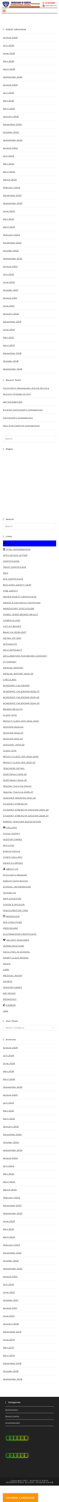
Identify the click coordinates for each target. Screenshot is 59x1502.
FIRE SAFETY (10, 591)
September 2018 (12, 369)
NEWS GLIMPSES (13, 863)
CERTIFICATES (11, 561)
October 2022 (11, 250)
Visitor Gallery (11, 833)
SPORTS (7, 981)
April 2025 (9, 108)
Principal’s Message (15, 875)
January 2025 (11, 116)
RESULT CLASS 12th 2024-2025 (21, 756)
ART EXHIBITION (13, 402)
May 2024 (8, 164)
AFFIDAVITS (10, 644)
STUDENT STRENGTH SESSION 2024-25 (26, 810)
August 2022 (10, 266)
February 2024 (11, 187)
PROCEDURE (10, 928)
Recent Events (12, 1416)
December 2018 (12, 353)
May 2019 (8, 337)
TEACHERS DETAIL (14, 768)
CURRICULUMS (11, 620)
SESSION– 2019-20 (14, 744)
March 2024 (10, 179)
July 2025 (8, 93)
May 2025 (8, 100)
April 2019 (9, 345)
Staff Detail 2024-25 (15, 780)
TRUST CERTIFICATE (14, 567)
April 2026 (9, 69)
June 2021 (9, 306)
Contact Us (9, 892)
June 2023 (9, 211)
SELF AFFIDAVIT (12, 650)
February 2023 (11, 235)
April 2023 (9, 227)
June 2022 (9, 282)
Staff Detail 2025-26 (15, 774)
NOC (5, 573)
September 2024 (13, 140)
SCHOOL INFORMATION (17, 886)
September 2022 (12, 258)
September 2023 (12, 203)
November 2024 (12, 124)
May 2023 (8, 219)
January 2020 (11, 314)
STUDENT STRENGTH (15, 804)
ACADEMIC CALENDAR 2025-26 (21, 697)
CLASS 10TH (10, 715)
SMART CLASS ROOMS (16, 958)
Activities (8, 845)
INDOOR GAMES (12, 839)
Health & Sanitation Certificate (22, 602)
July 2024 (8, 156)
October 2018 (11, 361)
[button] (4, 10)
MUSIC (7, 963)
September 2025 (12, 77)
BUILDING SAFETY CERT (17, 585)
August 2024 (10, 148)
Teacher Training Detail (17, 786)
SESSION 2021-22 (13, 738)
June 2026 (9, 53)
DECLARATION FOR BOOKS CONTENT (25, 656)
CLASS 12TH (10, 750)
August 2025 (10, 85)
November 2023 (12, 195)
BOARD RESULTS (13, 709)
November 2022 (12, 242)
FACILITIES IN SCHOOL (16, 952)
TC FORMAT (9, 662)
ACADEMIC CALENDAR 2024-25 (21, 703)
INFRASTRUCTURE (13, 946)
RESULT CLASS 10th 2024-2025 (21, 721)
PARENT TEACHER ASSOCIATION (22, 821)
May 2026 (8, 61)
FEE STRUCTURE (12, 922)
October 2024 (11, 132)
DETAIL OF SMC (12, 638)
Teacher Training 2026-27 (18, 792)
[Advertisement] (29, 482)
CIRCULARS (9, 679)
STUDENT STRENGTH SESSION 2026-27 (26, 815)
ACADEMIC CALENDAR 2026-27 (21, 691)
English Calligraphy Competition (23, 410)
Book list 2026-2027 (14, 632)
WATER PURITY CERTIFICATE (20, 596)
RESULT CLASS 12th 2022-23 (19, 762)
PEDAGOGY (10, 999)
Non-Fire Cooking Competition (21, 425)
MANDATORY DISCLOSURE (18, 608)
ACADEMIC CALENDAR (16, 685)
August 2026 (10, 37)
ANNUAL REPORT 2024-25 (18, 673)
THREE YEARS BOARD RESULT (20, 614)
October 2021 (10, 290)
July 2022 (8, 274)
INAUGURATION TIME (15, 910)
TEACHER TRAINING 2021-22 (19, 798)
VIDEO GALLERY (13, 857)
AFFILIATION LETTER (15, 555)
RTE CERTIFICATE (13, 579)
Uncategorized (12, 1423)
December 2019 (12, 321)
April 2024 (9, 171)
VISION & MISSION (14, 904)
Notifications (11, 1410)
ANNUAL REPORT (13, 667)
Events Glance (11, 851)
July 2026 (8, 45)
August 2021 (10, 298)
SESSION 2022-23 (13, 733)
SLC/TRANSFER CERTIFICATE (20, 934)
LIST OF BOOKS (12, 626)
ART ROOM (9, 993)
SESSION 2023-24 (13, 727)
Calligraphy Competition (18, 417)
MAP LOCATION (12, 898)
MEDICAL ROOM (12, 975)
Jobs (5, 1011)
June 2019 (9, 329)
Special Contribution (15, 881)
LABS (6, 969)
